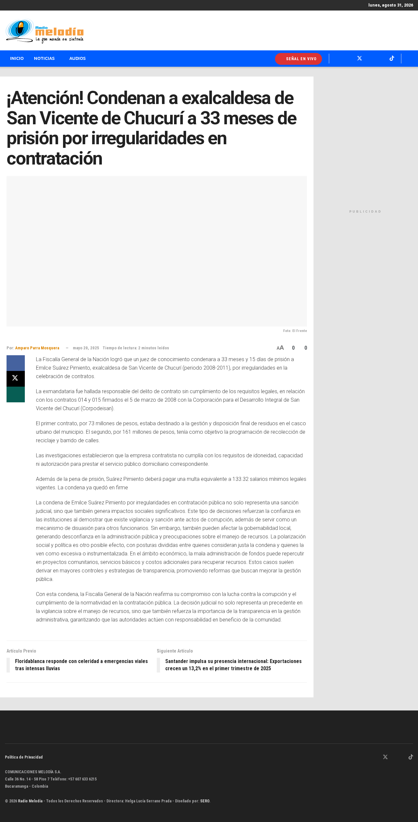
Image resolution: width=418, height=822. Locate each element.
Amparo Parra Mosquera (37, 347)
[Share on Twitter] (16, 379)
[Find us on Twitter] (385, 757)
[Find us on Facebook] (376, 757)
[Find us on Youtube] (402, 757)
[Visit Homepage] (44, 31)
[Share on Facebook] (16, 363)
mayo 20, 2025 (86, 347)
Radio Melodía (30, 801)
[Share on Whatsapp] (16, 394)
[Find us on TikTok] (411, 757)
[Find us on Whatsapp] (368, 757)
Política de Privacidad (24, 757)
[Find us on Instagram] (394, 757)
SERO (204, 801)
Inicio (17, 58)
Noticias (44, 58)
